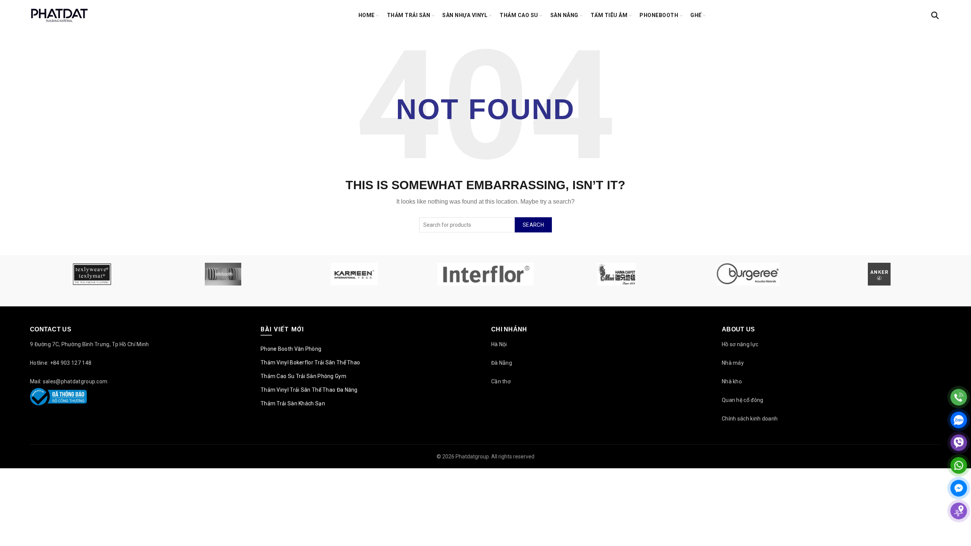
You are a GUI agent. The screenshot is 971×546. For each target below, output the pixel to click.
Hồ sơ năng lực (740, 344)
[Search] (935, 15)
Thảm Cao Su (519, 15)
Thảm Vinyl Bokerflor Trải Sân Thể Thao (310, 362)
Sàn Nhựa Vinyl (464, 15)
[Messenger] (958, 488)
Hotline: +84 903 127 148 (60, 363)
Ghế (696, 15)
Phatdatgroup (472, 456)
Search (533, 225)
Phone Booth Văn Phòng (291, 349)
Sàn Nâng (564, 15)
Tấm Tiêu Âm (609, 15)
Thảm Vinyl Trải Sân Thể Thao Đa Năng (309, 390)
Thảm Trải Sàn (409, 15)
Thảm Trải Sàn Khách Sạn (293, 403)
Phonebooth (658, 15)
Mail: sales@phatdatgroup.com (68, 381)
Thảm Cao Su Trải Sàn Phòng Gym (303, 376)
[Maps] (958, 510)
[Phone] (958, 397)
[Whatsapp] (958, 465)
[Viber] (958, 442)
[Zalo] (958, 419)
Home (366, 15)
